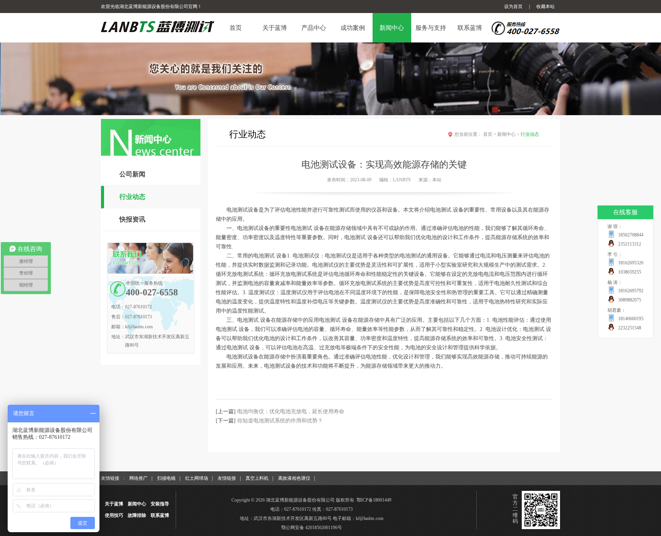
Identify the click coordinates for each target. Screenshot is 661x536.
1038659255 (629, 272)
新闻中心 (508, 134)
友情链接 (227, 478)
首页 (489, 134)
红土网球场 (196, 478)
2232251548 (629, 328)
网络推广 (138, 478)
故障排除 (137, 515)
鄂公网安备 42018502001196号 (311, 527)
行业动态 (132, 196)
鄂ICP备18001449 (374, 500)
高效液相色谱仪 (294, 478)
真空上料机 (257, 478)
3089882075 (629, 300)
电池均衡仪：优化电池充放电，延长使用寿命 (290, 411)
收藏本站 (545, 6)
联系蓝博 (160, 515)
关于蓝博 (114, 504)
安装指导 (160, 504)
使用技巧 (114, 515)
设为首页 (513, 6)
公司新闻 (132, 174)
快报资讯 (132, 219)
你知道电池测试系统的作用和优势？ (280, 421)
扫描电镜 (166, 478)
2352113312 (629, 244)
